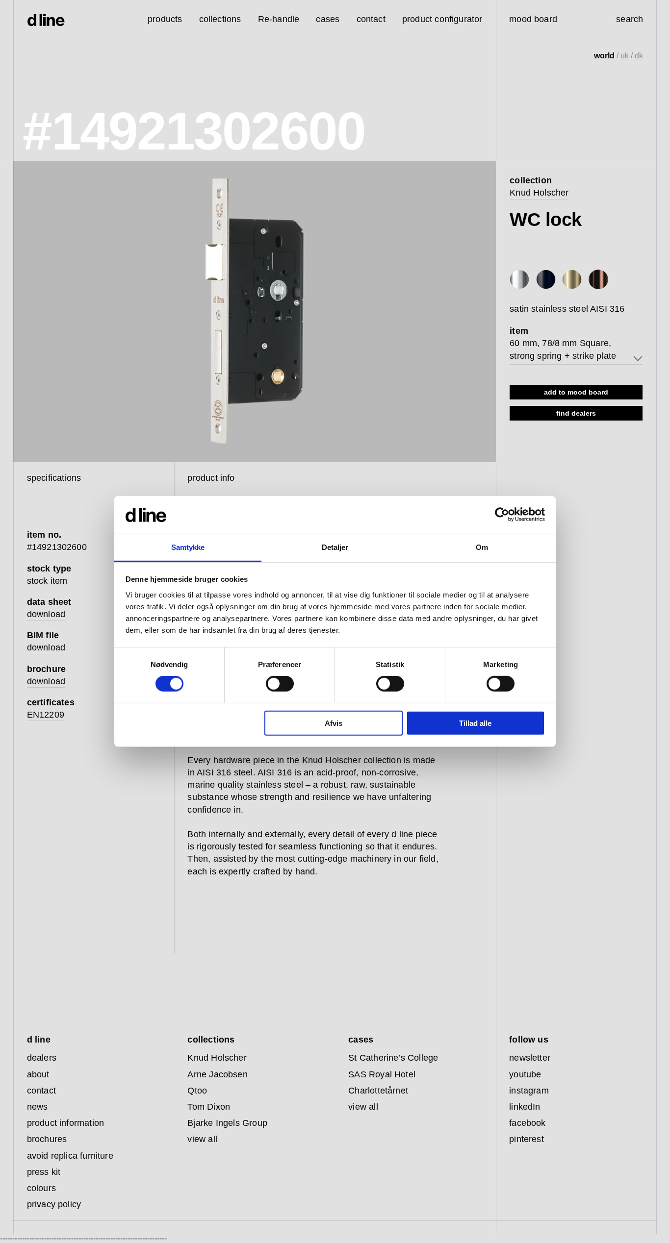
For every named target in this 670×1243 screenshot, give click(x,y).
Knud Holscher (539, 193)
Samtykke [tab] (188, 547)
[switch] (280, 684)
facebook (527, 1123)
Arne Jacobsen (217, 1074)
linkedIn (524, 1107)
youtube (525, 1074)
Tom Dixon (208, 1107)
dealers (41, 1058)
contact (41, 1090)
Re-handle (279, 19)
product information (65, 1123)
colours (41, 1188)
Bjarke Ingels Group (227, 1123)
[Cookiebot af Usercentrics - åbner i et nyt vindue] (502, 514)
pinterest (526, 1139)
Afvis (333, 723)
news (37, 1107)
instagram (529, 1090)
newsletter (529, 1058)
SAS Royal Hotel (381, 1074)
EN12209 (45, 715)
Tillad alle (475, 723)
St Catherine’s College (393, 1058)
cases (327, 19)
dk (639, 55)
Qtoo (197, 1090)
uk (624, 55)
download (46, 614)
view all (202, 1139)
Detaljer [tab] (335, 547)
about (38, 1074)
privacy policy (54, 1204)
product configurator (442, 19)
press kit (44, 1172)
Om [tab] (482, 547)
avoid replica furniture (70, 1156)
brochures (47, 1139)
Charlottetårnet (378, 1090)
